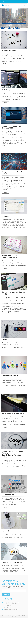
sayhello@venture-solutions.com (11, 609)
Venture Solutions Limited (15, 615)
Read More (5, 66)
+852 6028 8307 (8, 607)
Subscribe (5, 594)
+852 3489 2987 (8, 605)
